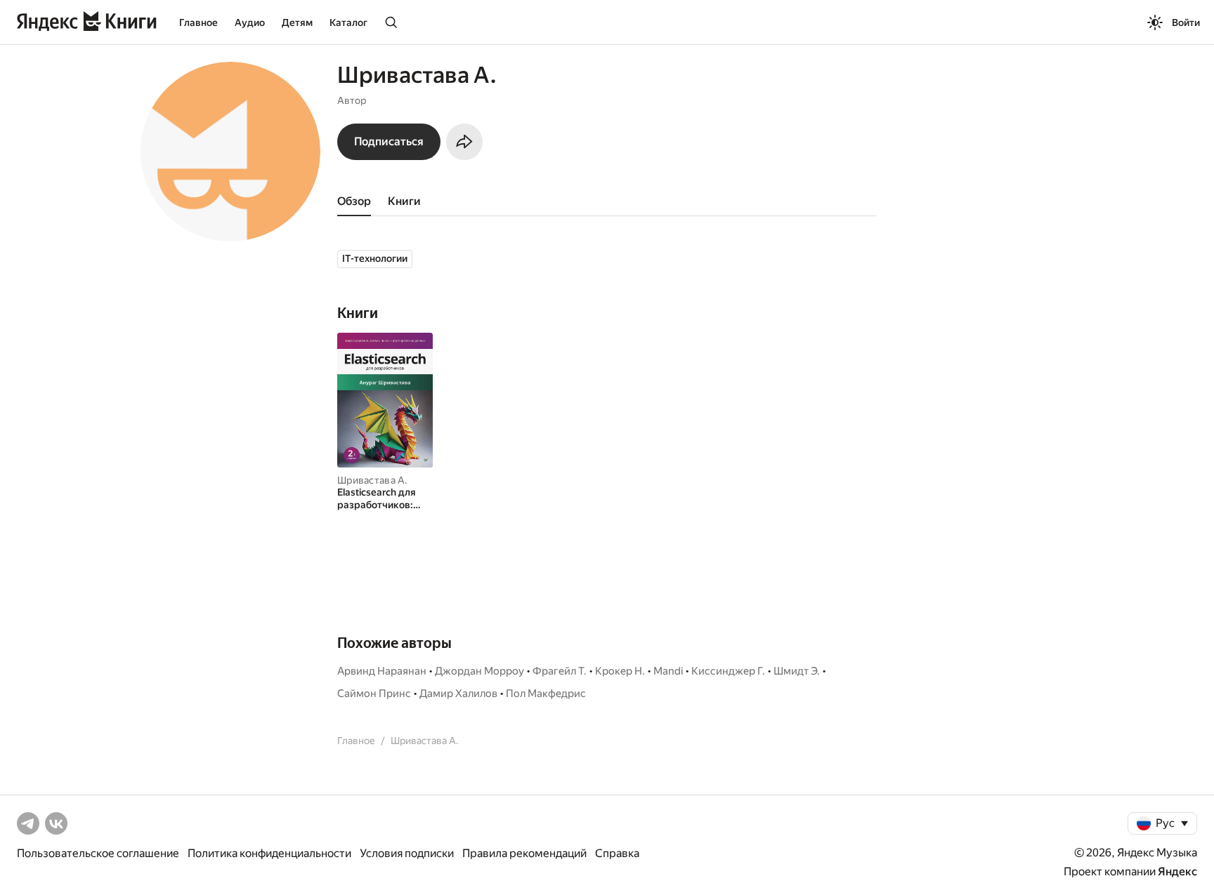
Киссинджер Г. (728, 671)
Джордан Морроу (479, 671)
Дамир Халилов (458, 693)
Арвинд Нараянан (381, 671)
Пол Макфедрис (546, 693)
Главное (198, 22)
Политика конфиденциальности (269, 853)
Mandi (668, 671)
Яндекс (1177, 871)
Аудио (250, 22)
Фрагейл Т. (560, 671)
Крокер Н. (620, 671)
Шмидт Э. (797, 671)
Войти (1186, 22)
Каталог (348, 22)
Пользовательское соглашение (98, 853)
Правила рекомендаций (524, 853)
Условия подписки (407, 853)
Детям (297, 22)
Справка (617, 853)
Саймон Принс (374, 693)
